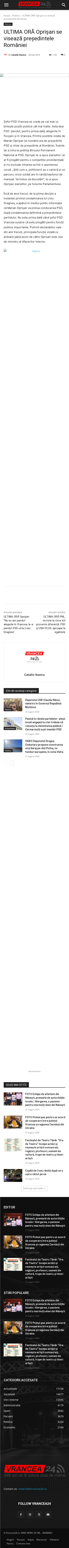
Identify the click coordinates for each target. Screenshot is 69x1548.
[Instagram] (29, 1514)
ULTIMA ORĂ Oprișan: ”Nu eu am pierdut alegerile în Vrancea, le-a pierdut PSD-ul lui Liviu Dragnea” (18, 624)
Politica (16, 15)
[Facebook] (19, 64)
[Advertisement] (34, 435)
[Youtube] (48, 1514)
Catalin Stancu (18, 54)
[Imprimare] (61, 64)
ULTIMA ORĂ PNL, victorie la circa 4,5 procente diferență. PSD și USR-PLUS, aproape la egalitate (50, 624)
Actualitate (10, 728)
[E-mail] (52, 64)
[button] (6, 5)
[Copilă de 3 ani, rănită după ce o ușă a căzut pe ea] (13, 1175)
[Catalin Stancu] (6, 55)
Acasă (7, 15)
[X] (27, 64)
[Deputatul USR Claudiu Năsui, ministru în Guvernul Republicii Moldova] (13, 704)
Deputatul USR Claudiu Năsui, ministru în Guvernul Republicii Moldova (43, 704)
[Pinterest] (36, 64)
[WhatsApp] (44, 64)
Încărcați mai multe (33, 1188)
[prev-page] (6, 763)
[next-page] (12, 763)
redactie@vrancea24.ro (32, 1489)
